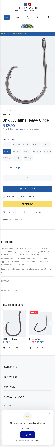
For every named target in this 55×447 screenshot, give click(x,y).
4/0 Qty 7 (46, 144)
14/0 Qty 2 (28, 158)
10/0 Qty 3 (7, 158)
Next (52, 70)
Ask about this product (15, 167)
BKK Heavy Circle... (10, 339)
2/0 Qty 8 (26, 144)
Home (3, 33)
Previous (2, 70)
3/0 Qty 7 (36, 144)
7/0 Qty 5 (27, 151)
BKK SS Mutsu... (35, 339)
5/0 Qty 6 (7, 151)
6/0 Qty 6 (17, 151)
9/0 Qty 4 (47, 151)
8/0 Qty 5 (37, 151)
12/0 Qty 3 (18, 158)
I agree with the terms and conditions (21, 196)
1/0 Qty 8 (16, 144)
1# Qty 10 (7, 144)
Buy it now (27, 204)
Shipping (17, 129)
